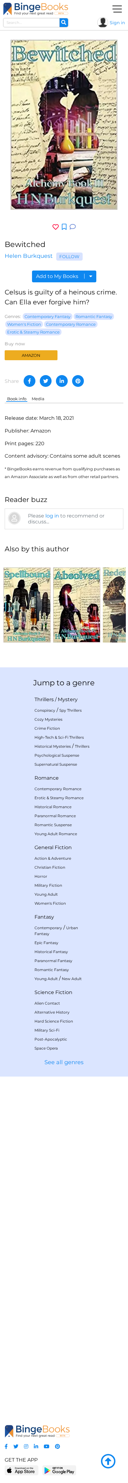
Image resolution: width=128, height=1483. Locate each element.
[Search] (63, 22)
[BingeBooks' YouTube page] (46, 1446)
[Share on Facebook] (29, 381)
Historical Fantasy (51, 951)
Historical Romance (52, 806)
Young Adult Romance (55, 833)
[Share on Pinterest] (78, 381)
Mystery (68, 699)
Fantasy (44, 917)
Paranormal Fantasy (53, 960)
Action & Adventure (52, 858)
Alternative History (52, 1012)
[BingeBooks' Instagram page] (26, 1446)
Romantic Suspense (53, 824)
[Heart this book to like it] (56, 227)
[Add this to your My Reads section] (64, 227)
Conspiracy (44, 710)
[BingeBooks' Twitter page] (15, 1446)
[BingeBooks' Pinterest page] (57, 1446)
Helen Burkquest (29, 256)
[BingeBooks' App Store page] (22, 1470)
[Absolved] (76, 601)
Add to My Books (58, 276)
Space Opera (46, 1048)
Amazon (31, 355)
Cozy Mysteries (48, 719)
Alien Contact (47, 1003)
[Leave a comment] (73, 227)
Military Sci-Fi (46, 1030)
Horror (40, 876)
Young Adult (46, 894)
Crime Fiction (47, 728)
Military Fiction (48, 885)
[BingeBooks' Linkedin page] (36, 1446)
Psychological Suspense (56, 755)
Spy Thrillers (70, 710)
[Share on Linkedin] (62, 381)
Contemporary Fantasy (48, 316)
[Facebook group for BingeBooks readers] (6, 1446)
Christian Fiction (49, 867)
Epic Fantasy (46, 942)
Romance (46, 778)
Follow (69, 256)
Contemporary (48, 927)
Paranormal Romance (55, 815)
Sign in (117, 22)
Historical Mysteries (52, 746)
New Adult (72, 978)
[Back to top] (108, 1462)
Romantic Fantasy (93, 316)
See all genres (64, 1062)
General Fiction (53, 847)
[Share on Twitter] (46, 381)
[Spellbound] (27, 601)
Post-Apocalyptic (50, 1039)
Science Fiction (53, 992)
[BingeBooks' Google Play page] (59, 1470)
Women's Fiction (24, 324)
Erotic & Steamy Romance (33, 331)
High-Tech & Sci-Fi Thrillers (59, 737)
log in (52, 516)
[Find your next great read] (35, 9)
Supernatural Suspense (55, 764)
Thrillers (44, 699)
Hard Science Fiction (53, 1021)
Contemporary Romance (71, 324)
